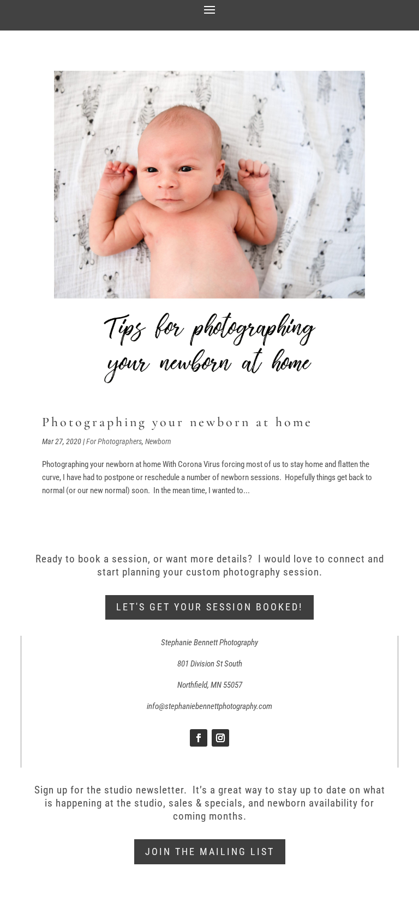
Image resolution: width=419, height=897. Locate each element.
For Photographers (114, 441)
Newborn (158, 441)
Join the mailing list (209, 851)
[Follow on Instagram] (220, 738)
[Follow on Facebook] (198, 738)
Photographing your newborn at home (177, 422)
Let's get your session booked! (209, 607)
